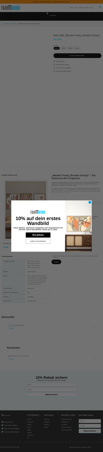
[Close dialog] (90, 202)
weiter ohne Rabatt (38, 241)
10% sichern (38, 235)
